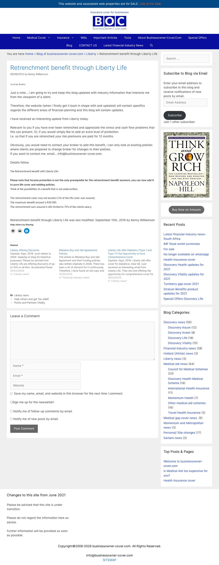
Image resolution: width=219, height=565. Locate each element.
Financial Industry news (180, 348)
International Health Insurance (188, 388)
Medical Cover (36, 37)
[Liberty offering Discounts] (34, 262)
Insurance (63, 37)
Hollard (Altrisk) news (178, 353)
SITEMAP (109, 560)
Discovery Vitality (180, 343)
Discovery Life (177, 338)
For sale (169, 249)
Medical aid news (176, 364)
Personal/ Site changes (179, 432)
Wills (84, 37)
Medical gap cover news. (181, 418)
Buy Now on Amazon (186, 209)
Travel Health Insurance (184, 412)
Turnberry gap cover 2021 (181, 284)
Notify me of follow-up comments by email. (43, 411)
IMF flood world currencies (182, 244)
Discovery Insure (179, 327)
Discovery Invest (179, 332)
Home (16, 37)
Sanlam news (173, 438)
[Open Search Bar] (151, 45)
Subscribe (175, 115)
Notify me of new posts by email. (36, 419)
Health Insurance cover (179, 259)
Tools (127, 37)
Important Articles (105, 37)
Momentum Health (181, 398)
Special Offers (197, 37)
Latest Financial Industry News (123, 45)
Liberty (91, 54)
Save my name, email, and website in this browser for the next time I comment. (68, 393)
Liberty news (21, 295)
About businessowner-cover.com (159, 37)
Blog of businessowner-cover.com (60, 54)
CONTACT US (88, 45)
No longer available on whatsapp (186, 254)
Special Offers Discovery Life (183, 298)
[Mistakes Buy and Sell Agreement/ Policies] (83, 263)
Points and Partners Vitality (29, 302)
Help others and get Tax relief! (31, 299)
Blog (69, 45)
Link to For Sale (150, 3)
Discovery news (174, 322)
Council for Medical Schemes (188, 369)
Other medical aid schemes (187, 403)
